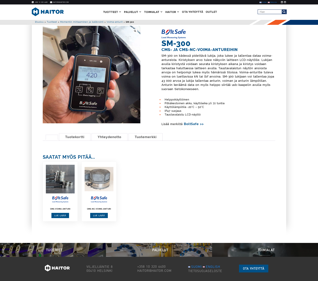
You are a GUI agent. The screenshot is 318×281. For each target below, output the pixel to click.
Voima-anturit (115, 22)
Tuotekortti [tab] (74, 137)
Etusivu (39, 22)
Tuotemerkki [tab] (146, 137)
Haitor (170, 12)
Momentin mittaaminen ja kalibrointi (82, 22)
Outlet (211, 12)
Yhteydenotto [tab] (109, 137)
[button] (135, 31)
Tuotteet (110, 12)
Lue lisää (60, 215)
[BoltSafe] (173, 34)
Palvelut (131, 12)
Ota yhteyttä (192, 12)
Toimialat (151, 12)
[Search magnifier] (284, 12)
